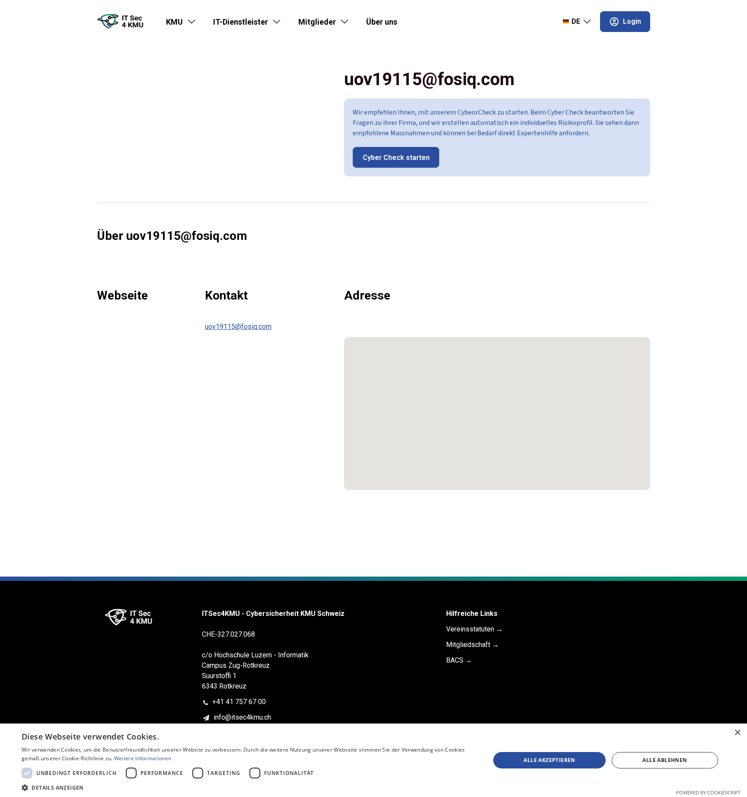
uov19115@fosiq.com (238, 326)
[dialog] (373, 760)
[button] (249, 787)
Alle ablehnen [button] (664, 760)
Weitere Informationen (142, 758)
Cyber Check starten (396, 157)
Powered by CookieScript (708, 792)
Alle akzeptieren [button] (549, 760)
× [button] (737, 733)
